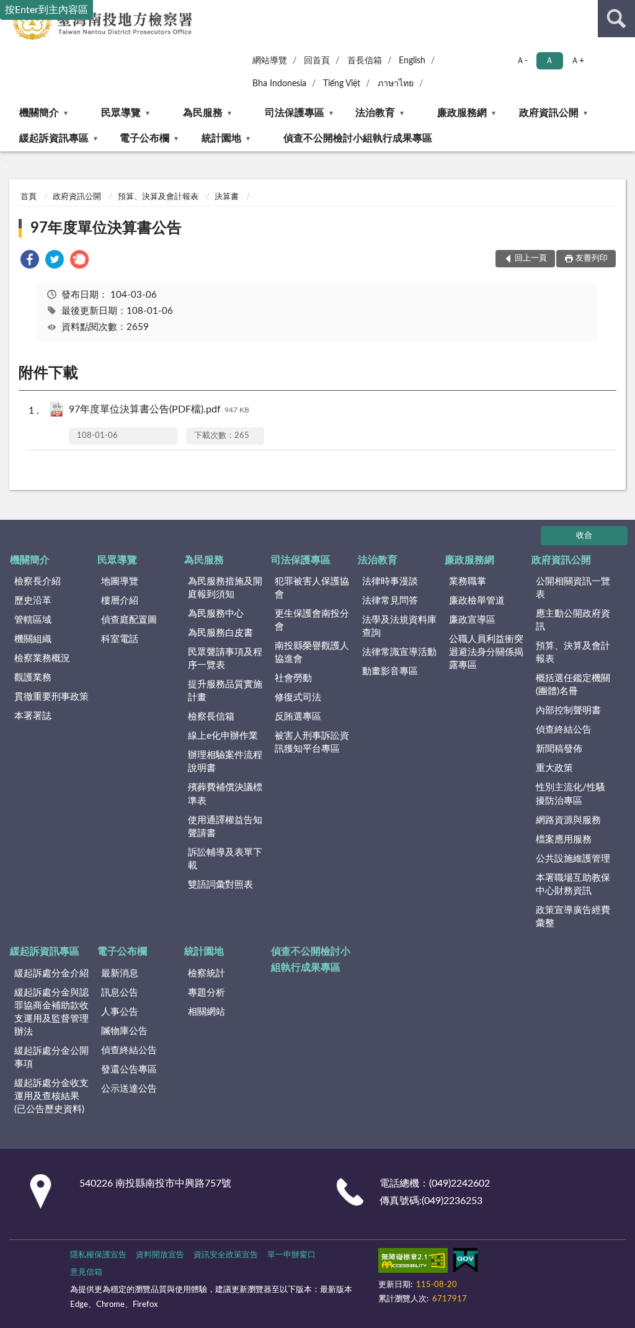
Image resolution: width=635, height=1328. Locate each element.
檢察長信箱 (211, 716)
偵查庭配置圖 (129, 620)
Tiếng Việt (341, 83)
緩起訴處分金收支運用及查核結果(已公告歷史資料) (51, 1096)
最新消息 (119, 973)
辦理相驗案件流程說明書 (225, 762)
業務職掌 (467, 581)
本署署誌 (32, 716)
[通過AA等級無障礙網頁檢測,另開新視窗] (413, 1263)
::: (6, 165)
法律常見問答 (390, 600)
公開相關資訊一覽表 (573, 588)
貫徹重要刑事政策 (51, 697)
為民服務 (203, 113)
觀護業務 (32, 677)
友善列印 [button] (591, 258)
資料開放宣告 (160, 1255)
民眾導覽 (121, 113)
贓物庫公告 (124, 1031)
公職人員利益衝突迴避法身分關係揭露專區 (486, 652)
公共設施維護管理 (573, 858)
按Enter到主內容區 (46, 10)
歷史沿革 (32, 600)
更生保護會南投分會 (312, 620)
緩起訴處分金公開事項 (51, 1057)
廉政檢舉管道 (477, 600)
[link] (29, 261)
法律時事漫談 (390, 581)
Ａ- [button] (522, 60)
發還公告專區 (129, 1069)
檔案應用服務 (564, 839)
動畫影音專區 (390, 671)
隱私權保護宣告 (98, 1255)
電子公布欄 (144, 138)
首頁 (28, 197)
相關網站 (206, 1012)
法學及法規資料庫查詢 (399, 626)
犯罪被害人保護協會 (312, 588)
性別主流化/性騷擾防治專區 (570, 794)
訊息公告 (119, 992)
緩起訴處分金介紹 (51, 973)
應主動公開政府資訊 (573, 620)
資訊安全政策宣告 (225, 1255)
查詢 (616, 18)
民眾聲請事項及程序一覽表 (225, 659)
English (412, 60)
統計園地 (221, 138)
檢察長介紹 (37, 581)
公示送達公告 (129, 1089)
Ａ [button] (549, 60)
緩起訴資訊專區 (54, 138)
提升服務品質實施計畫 (225, 691)
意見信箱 (86, 1272)
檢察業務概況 (42, 658)
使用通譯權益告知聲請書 (225, 827)
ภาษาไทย (396, 83)
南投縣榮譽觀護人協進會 (312, 652)
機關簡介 (39, 113)
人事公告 (119, 1012)
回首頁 (317, 60)
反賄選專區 (298, 716)
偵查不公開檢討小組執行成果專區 (357, 138)
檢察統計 (206, 973)
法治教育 (375, 113)
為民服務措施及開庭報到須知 (225, 588)
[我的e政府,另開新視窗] (465, 1263)
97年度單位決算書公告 (106, 228)
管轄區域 (32, 620)
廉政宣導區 (472, 620)
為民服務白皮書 (220, 633)
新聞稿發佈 (559, 749)
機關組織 (32, 639)
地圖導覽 (119, 581)
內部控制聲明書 (568, 710)
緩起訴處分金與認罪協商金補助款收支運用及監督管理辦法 (51, 1012)
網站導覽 (269, 60)
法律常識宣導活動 (399, 652)
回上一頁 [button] (531, 258)
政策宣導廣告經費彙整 (573, 917)
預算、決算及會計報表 (158, 197)
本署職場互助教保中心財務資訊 (573, 884)
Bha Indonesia (279, 83)
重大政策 (554, 768)
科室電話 (119, 639)
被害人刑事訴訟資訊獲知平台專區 (312, 742)
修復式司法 (298, 697)
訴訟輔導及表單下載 (225, 859)
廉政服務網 (462, 113)
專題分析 (206, 992)
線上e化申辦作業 (223, 736)
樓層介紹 (119, 600)
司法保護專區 (294, 113)
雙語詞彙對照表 (220, 884)
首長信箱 (364, 60)
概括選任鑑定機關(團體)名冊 (573, 685)
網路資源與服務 (568, 820)
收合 (584, 536)
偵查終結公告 (564, 729)
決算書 (227, 197)
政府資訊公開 (549, 113)
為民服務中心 (216, 613)
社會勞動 (293, 678)
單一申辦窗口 (291, 1255)
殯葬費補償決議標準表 (225, 794)
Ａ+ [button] (577, 60)
